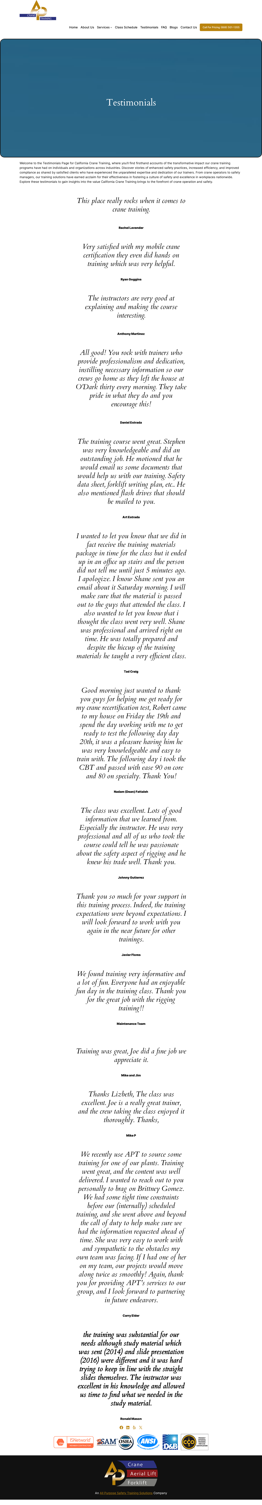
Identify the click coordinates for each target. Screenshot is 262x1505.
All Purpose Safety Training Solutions (126, 1493)
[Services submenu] (111, 27)
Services (103, 27)
